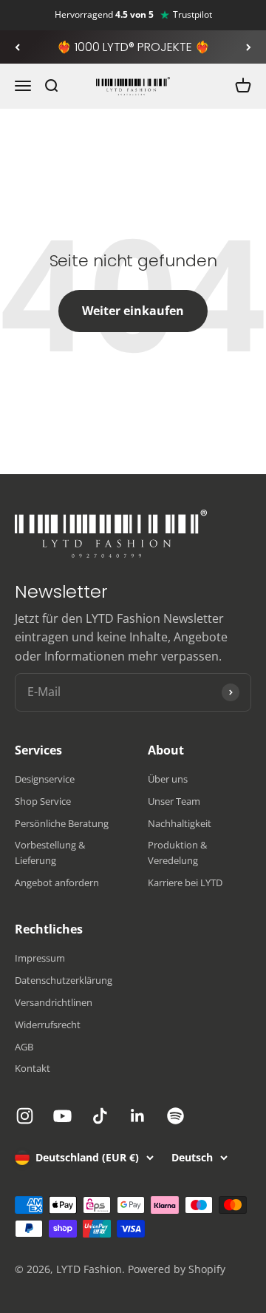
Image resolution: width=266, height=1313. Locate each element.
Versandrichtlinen (53, 1002)
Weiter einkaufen (133, 311)
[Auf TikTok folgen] (100, 1116)
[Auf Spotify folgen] (175, 1116)
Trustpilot (192, 15)
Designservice (45, 779)
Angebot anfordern (57, 882)
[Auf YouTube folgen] (62, 1116)
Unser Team (174, 801)
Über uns (168, 779)
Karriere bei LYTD (185, 882)
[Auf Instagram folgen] (25, 1116)
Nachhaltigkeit (179, 823)
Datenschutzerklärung (63, 980)
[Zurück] (17, 47)
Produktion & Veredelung (177, 852)
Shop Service (43, 801)
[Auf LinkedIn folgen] (138, 1116)
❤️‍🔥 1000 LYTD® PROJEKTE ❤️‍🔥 (133, 46)
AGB (24, 1046)
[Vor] (248, 47)
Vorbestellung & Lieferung (50, 852)
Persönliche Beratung (62, 823)
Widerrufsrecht (48, 1024)
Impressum (40, 958)
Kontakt (32, 1068)
